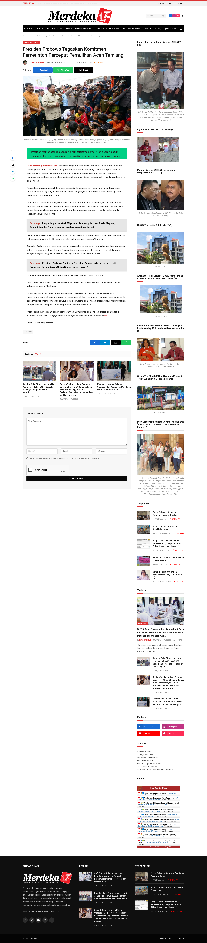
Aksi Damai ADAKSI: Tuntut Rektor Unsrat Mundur (168, 559)
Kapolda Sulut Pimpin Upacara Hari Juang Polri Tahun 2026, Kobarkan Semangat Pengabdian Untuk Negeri (39, 388)
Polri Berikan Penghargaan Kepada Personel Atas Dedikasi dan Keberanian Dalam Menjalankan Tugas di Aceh (69, 3)
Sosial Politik (113, 29)
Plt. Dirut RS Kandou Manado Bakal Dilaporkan (166, 527)
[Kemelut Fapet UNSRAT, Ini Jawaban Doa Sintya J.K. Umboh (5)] (143, 575)
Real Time (158, 847)
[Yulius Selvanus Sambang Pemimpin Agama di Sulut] (143, 515)
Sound (170, 3)
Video (161, 3)
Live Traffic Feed (159, 788)
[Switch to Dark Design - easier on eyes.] (183, 16)
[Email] (12, 164)
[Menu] (181, 29)
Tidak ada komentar (83, 62)
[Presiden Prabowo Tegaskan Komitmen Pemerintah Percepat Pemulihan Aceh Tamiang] (77, 135)
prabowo (28, 331)
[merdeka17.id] (80, 15)
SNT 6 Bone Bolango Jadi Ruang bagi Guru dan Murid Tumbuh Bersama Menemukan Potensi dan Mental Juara (160, 632)
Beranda (28, 29)
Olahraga (99, 29)
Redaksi (172, 938)
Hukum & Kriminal (132, 29)
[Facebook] (12, 157)
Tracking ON (167, 847)
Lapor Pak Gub (41, 29)
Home (25, 36)
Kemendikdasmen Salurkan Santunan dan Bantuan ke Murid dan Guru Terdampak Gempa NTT (114, 387)
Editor (181, 938)
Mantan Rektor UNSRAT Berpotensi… (157, 836)
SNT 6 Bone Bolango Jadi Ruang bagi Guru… (158, 825)
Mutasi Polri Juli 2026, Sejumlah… (150, 811)
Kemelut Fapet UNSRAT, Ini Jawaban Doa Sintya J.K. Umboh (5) (167, 575)
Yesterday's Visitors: (146, 758)
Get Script (150, 847)
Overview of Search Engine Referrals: (154, 769)
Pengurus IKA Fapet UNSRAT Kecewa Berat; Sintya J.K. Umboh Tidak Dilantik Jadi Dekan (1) (168, 543)
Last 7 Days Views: (145, 761)
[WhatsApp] (12, 178)
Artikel (68, 29)
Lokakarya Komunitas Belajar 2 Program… (156, 830)
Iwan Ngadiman (37, 62)
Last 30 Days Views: (146, 763)
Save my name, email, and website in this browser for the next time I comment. (64, 458)
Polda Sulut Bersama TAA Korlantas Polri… (158, 820)
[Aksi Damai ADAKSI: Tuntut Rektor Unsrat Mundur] (143, 561)
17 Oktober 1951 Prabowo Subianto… (158, 799)
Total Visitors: (143, 766)
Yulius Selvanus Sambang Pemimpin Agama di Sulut (165, 513)
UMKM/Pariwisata (83, 29)
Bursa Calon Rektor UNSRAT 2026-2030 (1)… (155, 804)
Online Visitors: (144, 752)
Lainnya (147, 29)
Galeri (180, 3)
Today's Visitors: (144, 755)
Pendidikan (56, 29)
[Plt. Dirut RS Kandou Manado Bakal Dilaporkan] (143, 529)
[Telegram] (12, 171)
